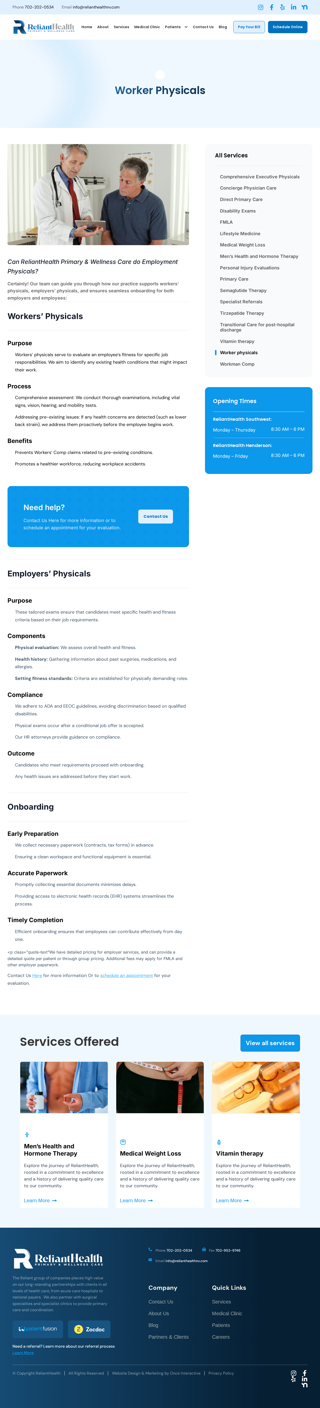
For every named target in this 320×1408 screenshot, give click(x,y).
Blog (153, 1325)
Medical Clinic (227, 1313)
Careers (221, 1337)
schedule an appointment (126, 975)
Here (37, 975)
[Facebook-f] (271, 7)
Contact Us (160, 1301)
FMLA (226, 222)
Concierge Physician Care (248, 188)
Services (221, 1301)
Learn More (23, 1352)
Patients (221, 1325)
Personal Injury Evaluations (250, 267)
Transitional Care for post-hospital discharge (257, 327)
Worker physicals (239, 352)
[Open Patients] (186, 27)
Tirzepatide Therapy (242, 313)
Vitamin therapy (237, 341)
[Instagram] (261, 7)
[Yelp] (283, 7)
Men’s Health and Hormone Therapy (259, 256)
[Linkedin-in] (293, 7)
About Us (158, 1313)
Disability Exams (238, 211)
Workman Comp (237, 364)
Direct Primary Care (241, 199)
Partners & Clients (168, 1337)
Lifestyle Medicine (240, 233)
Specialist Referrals (241, 301)
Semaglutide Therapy (243, 290)
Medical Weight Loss (242, 244)
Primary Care (234, 279)
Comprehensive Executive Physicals (260, 176)
